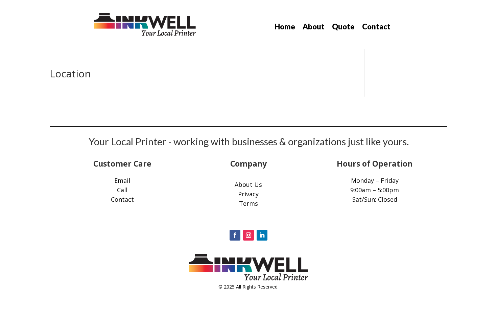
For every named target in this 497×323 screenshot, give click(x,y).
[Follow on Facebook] (235, 235)
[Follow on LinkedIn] (262, 235)
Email (122, 180)
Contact (376, 27)
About (314, 27)
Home (285, 27)
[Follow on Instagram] (248, 235)
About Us (248, 184)
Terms (248, 203)
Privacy (248, 194)
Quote (343, 27)
